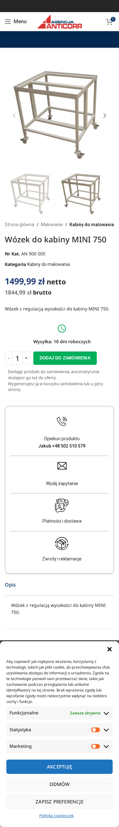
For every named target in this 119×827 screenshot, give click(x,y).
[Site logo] (59, 21)
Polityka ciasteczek (56, 816)
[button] (109, 649)
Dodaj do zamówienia (65, 358)
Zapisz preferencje (59, 801)
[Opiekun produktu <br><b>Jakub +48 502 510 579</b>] (62, 421)
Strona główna (19, 224)
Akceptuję (59, 766)
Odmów (60, 784)
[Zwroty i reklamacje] (62, 544)
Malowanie (52, 224)
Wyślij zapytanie (62, 483)
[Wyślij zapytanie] (62, 465)
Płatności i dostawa (62, 521)
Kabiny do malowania (91, 224)
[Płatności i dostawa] (62, 506)
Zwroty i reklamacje (62, 558)
